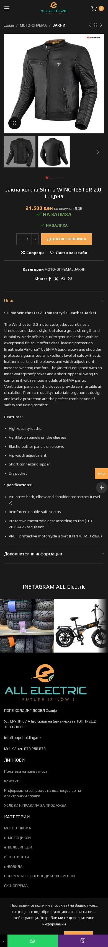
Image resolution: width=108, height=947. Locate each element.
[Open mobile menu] (6, 8)
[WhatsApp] (32, 941)
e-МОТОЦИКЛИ (17, 837)
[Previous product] (90, 25)
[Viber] (83, 941)
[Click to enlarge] (14, 123)
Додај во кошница (66, 239)
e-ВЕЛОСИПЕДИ (18, 847)
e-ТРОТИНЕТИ (16, 857)
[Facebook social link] (50, 279)
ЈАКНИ (59, 25)
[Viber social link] (70, 279)
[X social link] (56, 279)
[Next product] (101, 25)
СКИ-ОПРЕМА (16, 885)
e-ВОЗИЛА (13, 866)
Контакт (11, 781)
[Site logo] (54, 8)
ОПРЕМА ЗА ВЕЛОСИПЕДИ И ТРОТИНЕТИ (39, 876)
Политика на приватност (25, 771)
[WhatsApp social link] (63, 279)
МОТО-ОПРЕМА (33, 25)
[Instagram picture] (27, 626)
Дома (9, 25)
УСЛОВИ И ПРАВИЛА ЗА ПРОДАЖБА (35, 805)
